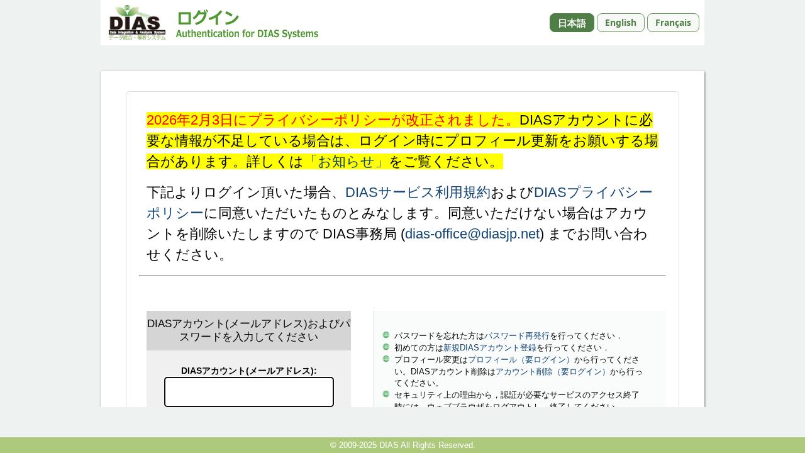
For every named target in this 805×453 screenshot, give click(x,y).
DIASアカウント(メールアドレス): (249, 371)
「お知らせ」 (346, 161)
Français (673, 22)
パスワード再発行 (517, 335)
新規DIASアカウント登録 (489, 347)
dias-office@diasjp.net (472, 234)
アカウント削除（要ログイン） (553, 371)
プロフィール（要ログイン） (521, 359)
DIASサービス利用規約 (418, 192)
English (620, 22)
